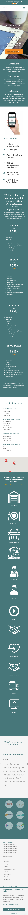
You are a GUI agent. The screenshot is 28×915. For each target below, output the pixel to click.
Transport (14, 693)
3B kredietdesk (7, 874)
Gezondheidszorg (14, 656)
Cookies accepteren (14, 909)
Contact (6, 882)
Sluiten (16, 904)
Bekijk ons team (13, 52)
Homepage (6, 861)
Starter (14, 619)
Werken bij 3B (7, 879)
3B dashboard (7, 877)
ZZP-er (14, 598)
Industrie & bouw (14, 561)
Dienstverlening (14, 579)
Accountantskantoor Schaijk (9, 852)
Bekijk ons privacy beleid (8, 904)
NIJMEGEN (19, 1)
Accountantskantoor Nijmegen (10, 848)
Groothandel (14, 505)
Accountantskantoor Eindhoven (10, 846)
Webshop (14, 712)
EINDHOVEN (8, 2)
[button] (11, 56)
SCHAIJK (20, 2)
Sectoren (6, 871)
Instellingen (14, 913)
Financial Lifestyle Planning (10, 869)
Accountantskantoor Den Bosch (10, 850)
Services (6, 866)
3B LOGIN (15, 3)
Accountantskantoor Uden (9, 844)
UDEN (15, 1)
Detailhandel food (14, 524)
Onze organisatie (8, 864)
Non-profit (14, 638)
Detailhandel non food (14, 542)
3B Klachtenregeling (7, 856)
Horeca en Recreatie (14, 675)
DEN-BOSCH (14, 2)
